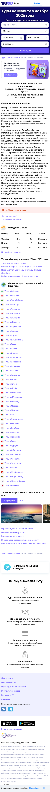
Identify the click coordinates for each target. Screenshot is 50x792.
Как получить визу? (9, 216)
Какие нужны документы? (12, 219)
